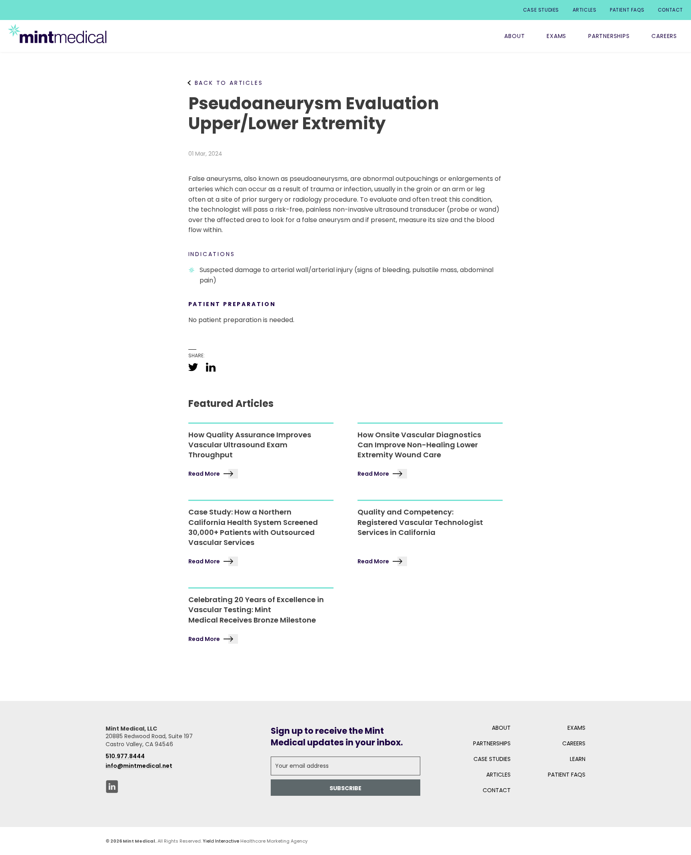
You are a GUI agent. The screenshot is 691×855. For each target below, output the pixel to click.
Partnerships (609, 36)
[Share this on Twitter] (193, 367)
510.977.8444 (125, 756)
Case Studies (541, 9)
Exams (556, 36)
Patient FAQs (627, 9)
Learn (577, 759)
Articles (585, 9)
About (514, 36)
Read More (204, 474)
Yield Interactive (221, 841)
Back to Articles (229, 83)
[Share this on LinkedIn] (211, 367)
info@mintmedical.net (139, 766)
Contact (670, 9)
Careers (664, 36)
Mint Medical (57, 33)
